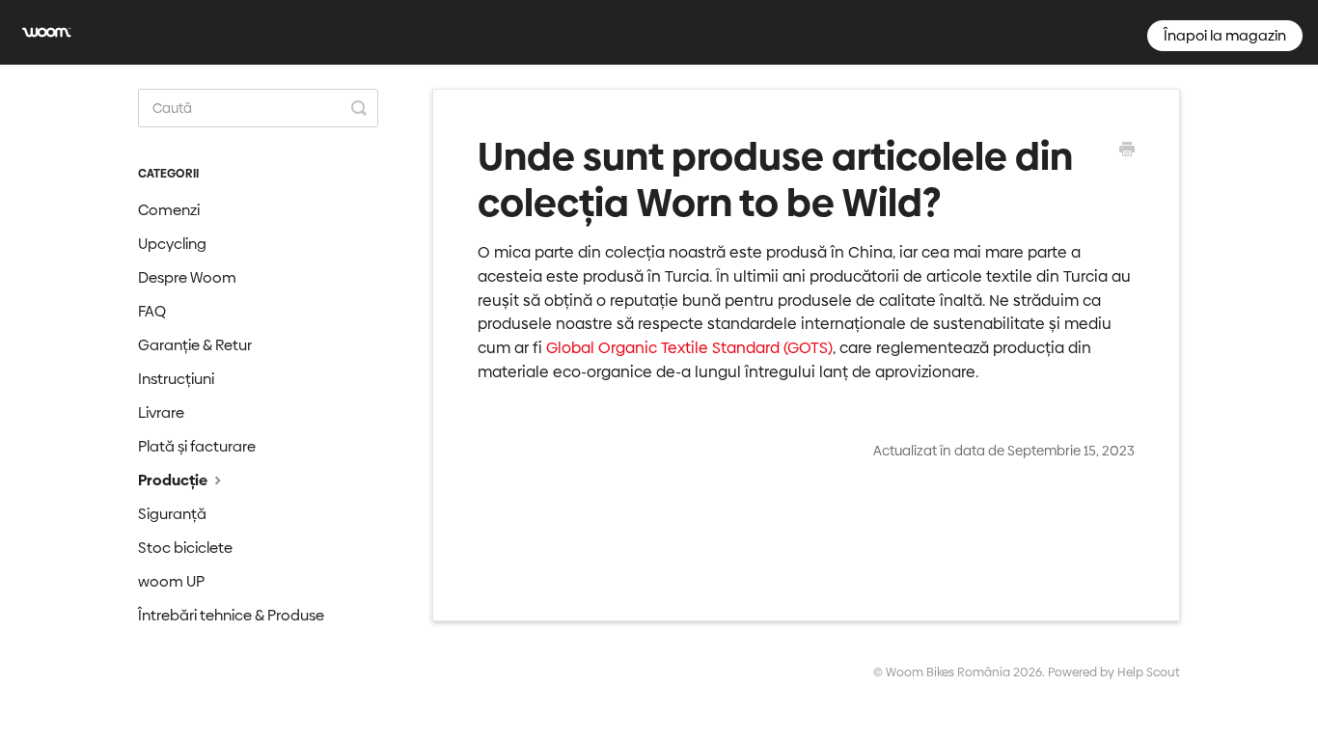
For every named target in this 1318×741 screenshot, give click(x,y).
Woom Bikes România (948, 672)
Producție (174, 480)
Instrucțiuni (176, 379)
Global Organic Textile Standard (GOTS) (689, 348)
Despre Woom (187, 277)
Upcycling (172, 243)
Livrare (161, 412)
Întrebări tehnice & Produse (231, 615)
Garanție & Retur (195, 345)
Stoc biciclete (185, 547)
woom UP (171, 581)
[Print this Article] (1127, 151)
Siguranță (172, 514)
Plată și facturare (197, 446)
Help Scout (1148, 672)
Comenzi (169, 210)
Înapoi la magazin (1225, 35)
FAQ (152, 311)
